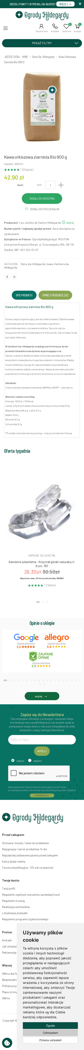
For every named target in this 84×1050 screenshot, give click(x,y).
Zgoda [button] (50, 1025)
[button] (41, 28)
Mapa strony (9, 992)
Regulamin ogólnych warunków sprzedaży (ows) (31, 894)
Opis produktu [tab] (24, 295)
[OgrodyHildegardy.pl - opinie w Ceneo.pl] (42, 659)
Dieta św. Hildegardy (33, 264)
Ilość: (20, 185)
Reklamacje (9, 952)
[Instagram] (14, 277)
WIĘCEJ (63, 4)
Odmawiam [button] (50, 1032)
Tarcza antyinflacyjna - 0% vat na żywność (27, 867)
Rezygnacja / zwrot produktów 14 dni (24, 849)
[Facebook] (7, 277)
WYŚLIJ (41, 751)
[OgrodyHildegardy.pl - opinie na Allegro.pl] (57, 641)
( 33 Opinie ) (27, 169)
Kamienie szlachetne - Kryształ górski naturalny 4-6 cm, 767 (42, 564)
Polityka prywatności (15, 986)
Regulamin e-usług (13, 900)
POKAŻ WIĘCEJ (42, 795)
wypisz (37, 760)
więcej (70, 222)
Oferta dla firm (11, 973)
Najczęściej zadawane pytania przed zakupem (30, 855)
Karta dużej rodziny (13, 861)
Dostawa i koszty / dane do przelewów (25, 843)
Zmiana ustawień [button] (50, 1040)
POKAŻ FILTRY (42, 43)
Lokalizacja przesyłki (15, 913)
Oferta (6, 998)
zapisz (20, 760)
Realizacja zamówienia (16, 907)
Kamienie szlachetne (42, 555)
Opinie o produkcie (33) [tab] (55, 295)
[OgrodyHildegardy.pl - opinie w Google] (26, 641)
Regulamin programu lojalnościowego (25, 919)
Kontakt (7, 940)
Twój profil (8, 888)
